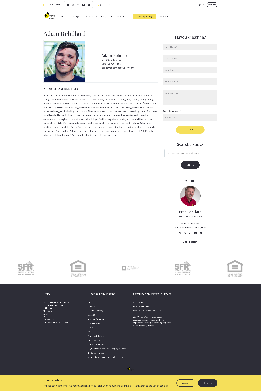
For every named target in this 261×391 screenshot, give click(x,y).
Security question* (172, 111)
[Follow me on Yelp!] (78, 5)
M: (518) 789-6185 (190, 223)
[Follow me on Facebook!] (68, 5)
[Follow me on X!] (88, 5)
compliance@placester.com (145, 320)
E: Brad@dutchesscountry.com (190, 227)
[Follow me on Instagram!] (73, 5)
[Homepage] (50, 16)
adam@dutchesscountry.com (117, 67)
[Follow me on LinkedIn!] (83, 5)
